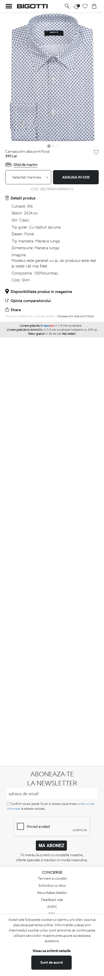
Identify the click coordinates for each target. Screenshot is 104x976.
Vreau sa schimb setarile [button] (52, 950)
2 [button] (53, 145)
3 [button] (58, 145)
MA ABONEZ (51, 845)
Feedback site (52, 899)
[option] (52, 77)
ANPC (52, 906)
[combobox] (28, 177)
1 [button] (48, 145)
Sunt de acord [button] (51, 962)
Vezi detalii (69, 333)
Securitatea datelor (52, 892)
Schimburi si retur (52, 885)
